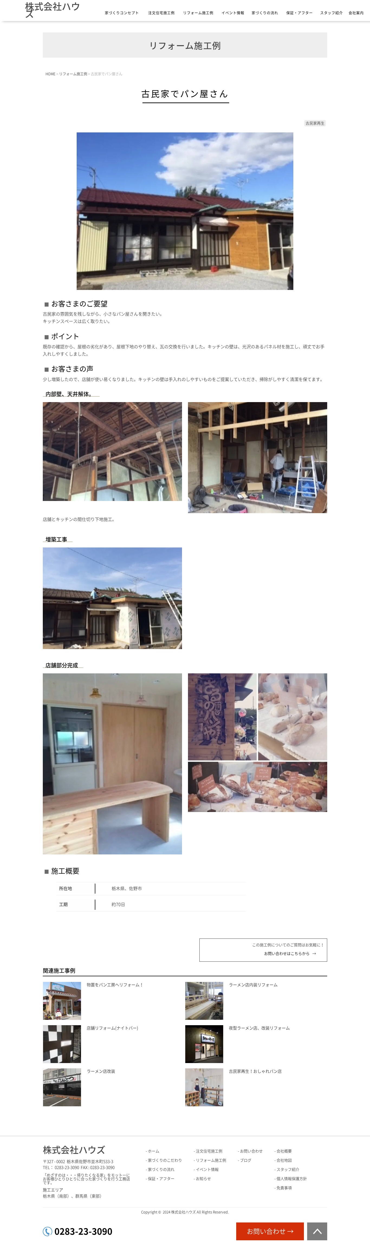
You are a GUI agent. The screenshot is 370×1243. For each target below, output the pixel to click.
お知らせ (203, 1179)
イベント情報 (233, 13)
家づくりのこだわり (165, 1160)
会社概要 (284, 1151)
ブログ (245, 1160)
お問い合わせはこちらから (287, 953)
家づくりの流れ (265, 13)
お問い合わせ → (270, 1231)
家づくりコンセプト (122, 13)
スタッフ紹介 (331, 13)
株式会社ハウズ (52, 10)
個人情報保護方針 (292, 1179)
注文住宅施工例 (161, 13)
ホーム (153, 1151)
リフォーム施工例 (198, 13)
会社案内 (356, 13)
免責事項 (284, 1188)
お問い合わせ (251, 1151)
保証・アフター (299, 13)
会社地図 (284, 1160)
